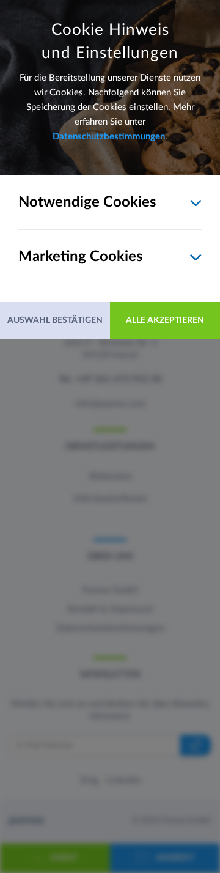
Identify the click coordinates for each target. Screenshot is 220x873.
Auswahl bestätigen (55, 320)
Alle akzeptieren (165, 320)
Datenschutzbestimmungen (109, 136)
